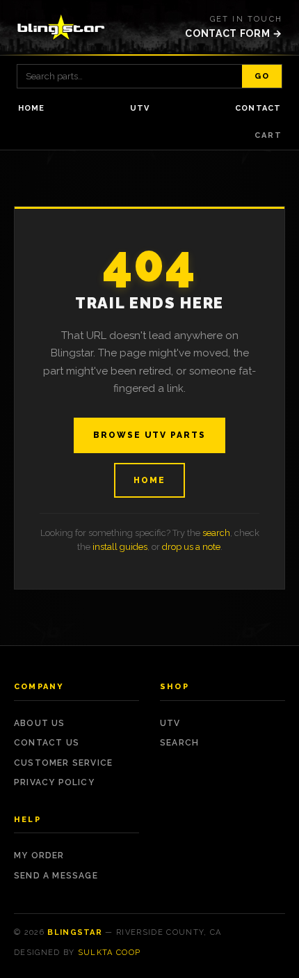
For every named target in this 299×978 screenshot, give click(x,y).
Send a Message (56, 876)
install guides (119, 547)
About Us (39, 723)
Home (31, 108)
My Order (39, 855)
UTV (140, 108)
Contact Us (46, 743)
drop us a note (191, 547)
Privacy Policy (54, 782)
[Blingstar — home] (61, 27)
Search (179, 743)
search (216, 533)
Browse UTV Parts (149, 435)
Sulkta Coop (109, 952)
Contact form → (233, 33)
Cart (268, 135)
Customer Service (63, 763)
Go (261, 76)
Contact (258, 108)
